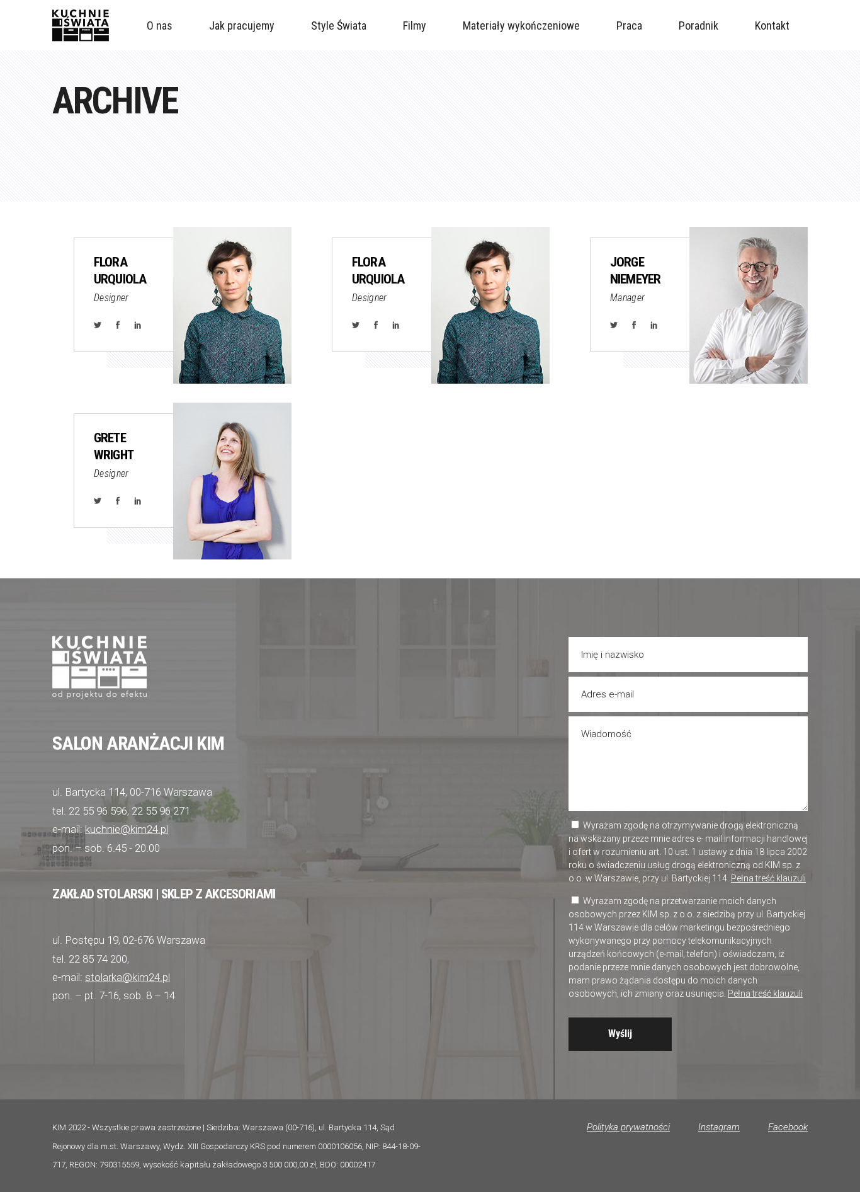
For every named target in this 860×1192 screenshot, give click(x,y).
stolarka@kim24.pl (127, 977)
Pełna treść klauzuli (768, 878)
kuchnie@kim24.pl (126, 829)
